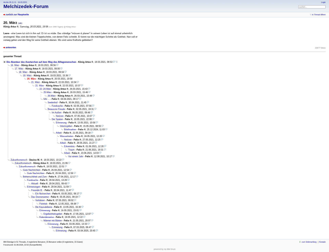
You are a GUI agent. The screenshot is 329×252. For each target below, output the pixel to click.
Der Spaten (57, 119)
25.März (48, 92)
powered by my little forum (164, 249)
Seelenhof (53, 102)
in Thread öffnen (319, 15)
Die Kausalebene (43, 207)
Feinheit (43, 203)
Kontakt (322, 242)
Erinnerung (61, 122)
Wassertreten (66, 136)
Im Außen (56, 112)
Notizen (59, 116)
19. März (27, 75)
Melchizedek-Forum (25, 6)
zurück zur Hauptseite (17, 14)
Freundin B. (37, 190)
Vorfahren (40, 200)
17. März (19, 68)
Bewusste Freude (56, 109)
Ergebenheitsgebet (53, 214)
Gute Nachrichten (31, 170)
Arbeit (59, 132)
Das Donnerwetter (40, 197)
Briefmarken (70, 129)
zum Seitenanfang (309, 242)
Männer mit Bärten (53, 220)
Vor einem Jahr (75, 156)
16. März (15, 65)
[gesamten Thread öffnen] (117, 62)
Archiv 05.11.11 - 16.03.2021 (15, 2)
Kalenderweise (46, 217)
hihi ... (47, 99)
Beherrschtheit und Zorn (35, 176)
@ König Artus (70, 27)
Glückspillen (66, 126)
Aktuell (34, 183)
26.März (52, 95)
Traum (71, 149)
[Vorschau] (114, 62)
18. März (23, 72)
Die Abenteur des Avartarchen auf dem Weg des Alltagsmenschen (41, 62)
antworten (11, 47)
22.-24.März (45, 89)
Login (323, 2)
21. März (35, 82)
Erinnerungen (33, 186)
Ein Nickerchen (42, 193)
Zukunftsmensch (19, 160)
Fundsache (57, 106)
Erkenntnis (69, 146)
